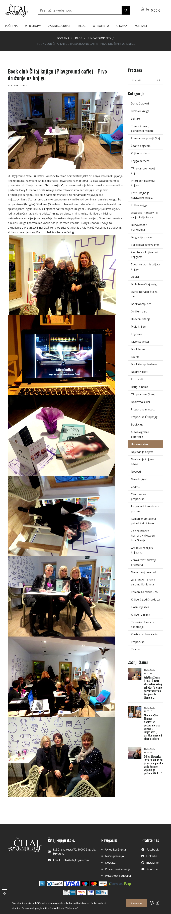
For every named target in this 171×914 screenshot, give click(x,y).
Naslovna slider (140, 402)
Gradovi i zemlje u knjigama (142, 550)
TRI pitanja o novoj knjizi (143, 171)
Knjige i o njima (140, 614)
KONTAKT (141, 26)
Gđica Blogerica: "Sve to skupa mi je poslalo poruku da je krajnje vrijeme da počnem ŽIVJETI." (153, 765)
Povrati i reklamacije (117, 869)
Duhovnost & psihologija (139, 227)
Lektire (135, 118)
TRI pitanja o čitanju (143, 394)
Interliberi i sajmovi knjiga (143, 183)
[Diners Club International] (54, 884)
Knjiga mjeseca (140, 161)
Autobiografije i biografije (140, 434)
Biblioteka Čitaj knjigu (144, 284)
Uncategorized (99, 38)
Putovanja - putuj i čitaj (145, 138)
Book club (137, 424)
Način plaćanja (114, 856)
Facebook (153, 849)
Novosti (136, 471)
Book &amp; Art (141, 304)
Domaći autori (140, 103)
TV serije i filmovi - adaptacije (142, 624)
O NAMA (121, 26)
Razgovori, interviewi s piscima (145, 509)
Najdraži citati (139, 372)
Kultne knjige (139, 205)
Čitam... (135, 486)
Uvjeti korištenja (115, 849)
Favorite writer (140, 341)
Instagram (152, 862)
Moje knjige (138, 326)
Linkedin (151, 856)
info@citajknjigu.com (76, 860)
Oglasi (135, 276)
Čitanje (135, 649)
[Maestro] (94, 884)
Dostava (110, 862)
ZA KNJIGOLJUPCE (59, 26)
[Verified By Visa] (91, 892)
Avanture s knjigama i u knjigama (145, 254)
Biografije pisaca (141, 237)
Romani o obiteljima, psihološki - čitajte (143, 521)
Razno (135, 357)
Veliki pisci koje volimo (145, 245)
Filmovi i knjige (140, 111)
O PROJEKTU (101, 26)
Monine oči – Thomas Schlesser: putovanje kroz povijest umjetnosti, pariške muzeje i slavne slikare (153, 727)
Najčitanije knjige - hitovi (142, 462)
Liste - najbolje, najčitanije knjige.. (142, 195)
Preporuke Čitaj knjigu (145, 417)
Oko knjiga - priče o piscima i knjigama (143, 582)
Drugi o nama (139, 387)
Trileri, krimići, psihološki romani (142, 128)
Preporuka (137, 642)
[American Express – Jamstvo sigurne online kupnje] (69, 892)
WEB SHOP (32, 26)
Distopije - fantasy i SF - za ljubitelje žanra (145, 215)
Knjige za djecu (140, 153)
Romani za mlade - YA (144, 592)
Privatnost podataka (118, 875)
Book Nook (138, 349)
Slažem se (136, 903)
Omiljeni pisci (139, 311)
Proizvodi (137, 379)
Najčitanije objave (142, 452)
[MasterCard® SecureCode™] (81, 892)
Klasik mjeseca (140, 607)
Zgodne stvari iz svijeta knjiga (145, 267)
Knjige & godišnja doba (145, 599)
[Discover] (103, 884)
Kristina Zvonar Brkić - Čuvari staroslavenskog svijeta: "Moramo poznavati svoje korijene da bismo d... (153, 687)
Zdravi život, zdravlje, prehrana (144, 562)
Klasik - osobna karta (144, 634)
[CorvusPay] (120, 884)
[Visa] (72, 884)
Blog (78, 38)
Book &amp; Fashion (144, 364)
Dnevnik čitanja (140, 319)
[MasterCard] (85, 884)
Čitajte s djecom (140, 146)
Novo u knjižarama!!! (143, 572)
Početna (63, 38)
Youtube (152, 869)
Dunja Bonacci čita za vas (144, 294)
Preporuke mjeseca (143, 409)
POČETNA (11, 26)
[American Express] (42, 884)
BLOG (82, 26)
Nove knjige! (138, 479)
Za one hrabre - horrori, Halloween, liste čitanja (143, 535)
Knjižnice (136, 334)
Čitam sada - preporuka (138, 496)
